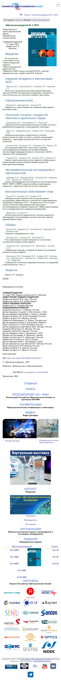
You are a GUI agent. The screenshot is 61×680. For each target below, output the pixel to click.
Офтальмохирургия (40, 20)
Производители (30, 520)
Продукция (30, 516)
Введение (11, 53)
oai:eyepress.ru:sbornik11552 (36, 372)
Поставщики (30, 524)
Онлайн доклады (12, 441)
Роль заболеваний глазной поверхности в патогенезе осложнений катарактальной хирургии (27, 241)
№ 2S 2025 (22, 577)
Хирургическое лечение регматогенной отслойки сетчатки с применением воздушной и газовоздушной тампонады (29, 126)
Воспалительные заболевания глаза (29, 191)
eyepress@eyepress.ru (42, 661)
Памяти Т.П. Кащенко (14, 275)
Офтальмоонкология (19, 100)
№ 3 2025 (22, 570)
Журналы (19, 20)
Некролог (11, 270)
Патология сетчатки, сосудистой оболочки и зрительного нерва (26, 116)
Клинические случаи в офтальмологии (49, 441)
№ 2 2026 (14, 550)
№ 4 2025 (14, 564)
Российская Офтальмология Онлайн (36, 659)
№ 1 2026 (14, 557)
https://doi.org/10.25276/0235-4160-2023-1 (24, 358)
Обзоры (10, 224)
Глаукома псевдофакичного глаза (19, 234)
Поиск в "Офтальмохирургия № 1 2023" (41, 15)
